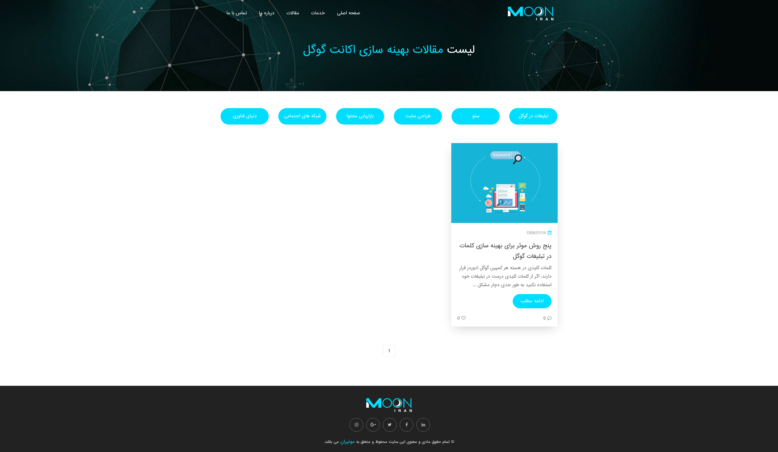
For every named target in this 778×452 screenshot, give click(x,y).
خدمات (318, 13)
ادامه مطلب (532, 301)
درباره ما (266, 13)
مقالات (293, 13)
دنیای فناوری (245, 116)
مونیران (347, 442)
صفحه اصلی (348, 13)
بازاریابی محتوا (360, 116)
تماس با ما (236, 13)
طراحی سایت (418, 116)
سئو (475, 116)
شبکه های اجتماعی (302, 116)
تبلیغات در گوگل (533, 116)
